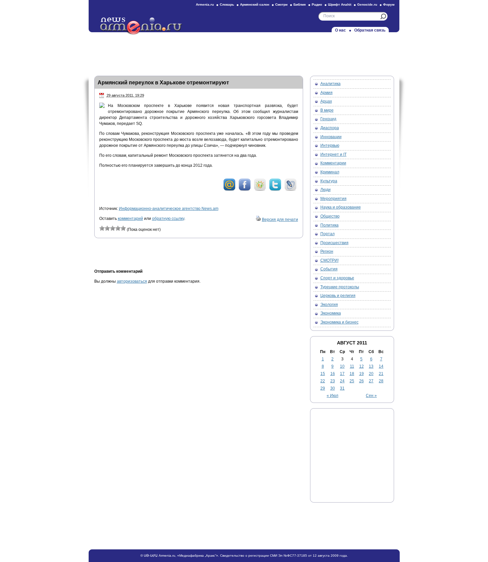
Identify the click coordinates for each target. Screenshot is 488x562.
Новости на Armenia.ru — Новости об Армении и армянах (141, 26)
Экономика (330, 313)
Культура (328, 181)
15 (322, 373)
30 (332, 388)
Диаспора (329, 128)
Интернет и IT (333, 154)
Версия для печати (280, 219)
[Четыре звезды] (118, 228)
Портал (327, 234)
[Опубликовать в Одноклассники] (260, 189)
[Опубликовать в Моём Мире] (229, 189)
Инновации (331, 137)
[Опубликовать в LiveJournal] (290, 189)
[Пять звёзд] (123, 228)
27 (371, 381)
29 (322, 388)
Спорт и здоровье (337, 278)
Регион (326, 251)
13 (371, 366)
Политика (329, 225)
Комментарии (333, 163)
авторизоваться (132, 281)
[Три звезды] (112, 228)
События (329, 269)
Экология (329, 304)
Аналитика (330, 83)
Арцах (326, 101)
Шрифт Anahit (339, 4)
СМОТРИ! (329, 260)
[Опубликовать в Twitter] (275, 189)
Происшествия (334, 242)
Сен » (371, 395)
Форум (388, 4)
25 (352, 381)
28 (381, 381)
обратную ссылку (168, 218)
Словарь (227, 4)
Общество (330, 216)
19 (361, 373)
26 (361, 381)
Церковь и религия (338, 295)
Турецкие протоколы (339, 287)
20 (371, 373)
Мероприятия (333, 198)
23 (332, 381)
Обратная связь (369, 30)
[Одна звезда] (102, 228)
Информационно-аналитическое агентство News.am (168, 208)
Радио (317, 4)
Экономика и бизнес (339, 322)
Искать (383, 16)
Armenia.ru (205, 4)
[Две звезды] (107, 228)
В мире (327, 110)
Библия (299, 4)
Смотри (281, 4)
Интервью (329, 145)
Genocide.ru (367, 4)
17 (342, 373)
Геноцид (328, 119)
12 (361, 366)
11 (352, 366)
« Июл (332, 395)
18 (352, 373)
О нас (340, 30)
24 (342, 381)
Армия (326, 92)
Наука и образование (340, 207)
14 (381, 366)
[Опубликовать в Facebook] (245, 190)
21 (381, 373)
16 (332, 373)
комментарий (130, 218)
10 (342, 366)
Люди (325, 189)
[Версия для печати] (258, 219)
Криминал (329, 172)
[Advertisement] (244, 52)
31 (342, 388)
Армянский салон (254, 4)
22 (322, 381)
